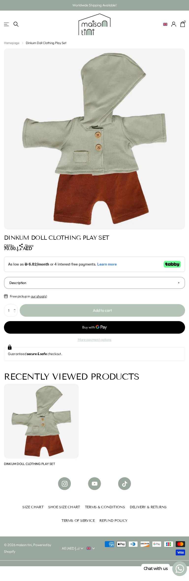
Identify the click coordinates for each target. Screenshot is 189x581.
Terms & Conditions (105, 507)
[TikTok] (124, 483)
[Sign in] (173, 24)
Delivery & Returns (148, 507)
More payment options (94, 339)
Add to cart (102, 310)
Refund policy (113, 521)
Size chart (32, 507)
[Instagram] (64, 483)
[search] (16, 24)
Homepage (11, 43)
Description (17, 283)
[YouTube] (94, 483)
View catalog (7, 24)
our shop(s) (39, 296)
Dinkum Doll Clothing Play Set (29, 464)
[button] (16, 306)
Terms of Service (78, 521)
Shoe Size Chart (64, 507)
